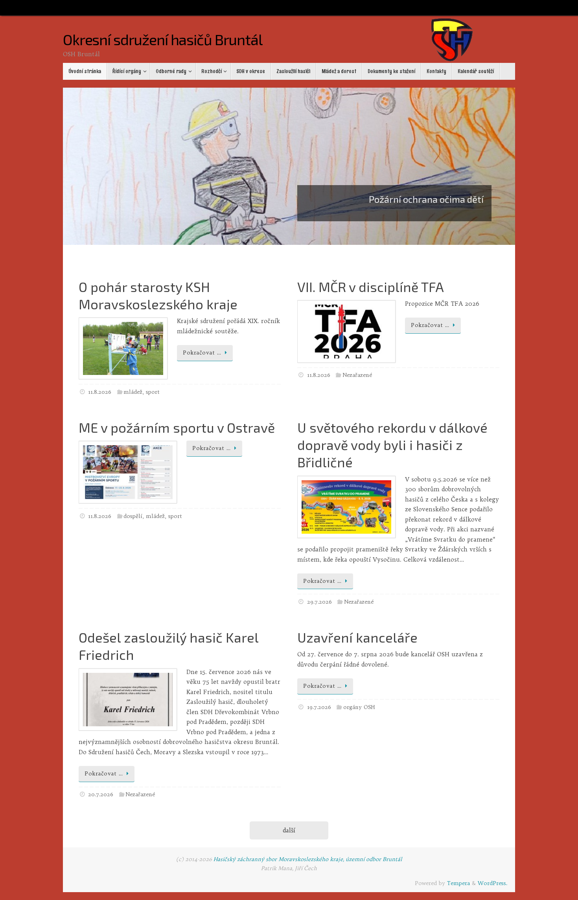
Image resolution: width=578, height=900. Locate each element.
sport (153, 392)
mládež (132, 392)
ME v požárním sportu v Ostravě (177, 427)
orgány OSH (359, 707)
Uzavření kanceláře (357, 637)
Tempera (458, 883)
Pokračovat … (202, 352)
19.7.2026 (319, 707)
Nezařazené (357, 375)
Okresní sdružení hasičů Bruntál (162, 39)
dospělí (132, 516)
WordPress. (492, 883)
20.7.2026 (100, 794)
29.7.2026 (319, 602)
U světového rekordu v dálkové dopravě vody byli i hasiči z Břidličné (392, 444)
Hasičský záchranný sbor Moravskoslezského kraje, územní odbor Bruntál (308, 859)
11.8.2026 (99, 392)
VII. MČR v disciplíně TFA (370, 287)
